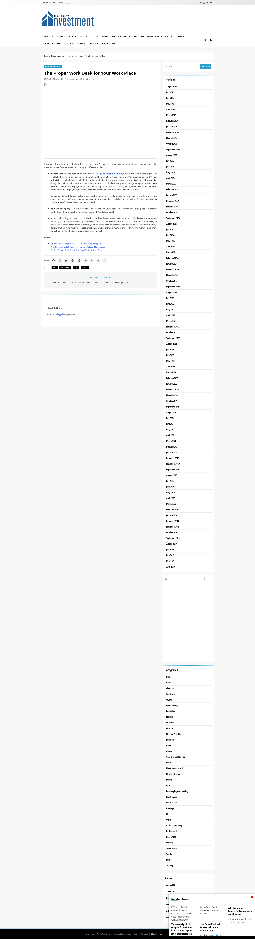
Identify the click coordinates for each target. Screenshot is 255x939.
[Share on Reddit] (85, 260)
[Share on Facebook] (53, 260)
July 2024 (170, 229)
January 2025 (171, 195)
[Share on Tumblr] (91, 260)
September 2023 (173, 286)
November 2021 (172, 395)
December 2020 (172, 458)
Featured (170, 722)
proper (85, 267)
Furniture (170, 739)
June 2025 (170, 166)
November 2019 (172, 526)
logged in (61, 314)
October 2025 (171, 143)
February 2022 (172, 378)
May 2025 (170, 172)
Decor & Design (172, 705)
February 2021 (172, 446)
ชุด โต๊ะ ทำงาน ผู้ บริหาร (110, 173)
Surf (168, 859)
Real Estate (171, 836)
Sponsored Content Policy (58, 43)
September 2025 (173, 149)
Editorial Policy (121, 36)
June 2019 (170, 555)
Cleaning (170, 688)
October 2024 (172, 212)
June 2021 (170, 423)
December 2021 (172, 389)
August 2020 (171, 475)
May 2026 (170, 103)
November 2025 (173, 138)
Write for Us (109, 43)
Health (169, 762)
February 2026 (172, 120)
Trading (169, 865)
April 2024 (170, 246)
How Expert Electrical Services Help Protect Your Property (76, 243)
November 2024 (173, 206)
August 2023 (171, 292)
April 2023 (170, 315)
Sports (169, 854)
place (76, 267)
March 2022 (171, 372)
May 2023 (170, 309)
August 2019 (171, 543)
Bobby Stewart (53, 79)
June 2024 (170, 235)
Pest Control (171, 831)
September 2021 (172, 406)
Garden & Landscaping (175, 756)
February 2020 (172, 509)
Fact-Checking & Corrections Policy (154, 36)
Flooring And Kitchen (175, 734)
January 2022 (171, 383)
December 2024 (172, 200)
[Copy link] (104, 260)
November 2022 (172, 326)
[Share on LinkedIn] (66, 260)
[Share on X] (59, 260)
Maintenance (171, 802)
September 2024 (173, 218)
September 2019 (173, 538)
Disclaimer (102, 36)
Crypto (169, 699)
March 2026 (171, 115)
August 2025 (171, 155)
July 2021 (170, 418)
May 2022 (170, 360)
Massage (170, 808)
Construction (171, 694)
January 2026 (171, 126)
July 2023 (170, 298)
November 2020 (173, 463)
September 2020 (173, 469)
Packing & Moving (174, 825)
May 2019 (170, 561)
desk (54, 267)
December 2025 (172, 132)
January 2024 (171, 263)
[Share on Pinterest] (79, 260)
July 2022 (170, 349)
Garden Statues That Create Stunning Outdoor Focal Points (76, 250)
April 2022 (170, 366)
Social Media (171, 848)
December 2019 (172, 521)
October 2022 (171, 332)
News (168, 814)
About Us (48, 36)
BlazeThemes (156, 934)
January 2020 (171, 515)
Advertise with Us (66, 36)
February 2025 (172, 189)
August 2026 (171, 86)
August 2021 (171, 412)
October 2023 (171, 280)
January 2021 (171, 452)
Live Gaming (171, 796)
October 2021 (171, 401)
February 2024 (172, 258)
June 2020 (170, 486)
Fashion (169, 716)
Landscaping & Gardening (177, 791)
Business (169, 682)
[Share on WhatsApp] (72, 260)
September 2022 (173, 338)
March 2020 (171, 503)
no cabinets (65, 267)
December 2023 (172, 269)
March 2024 (171, 252)
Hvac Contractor (173, 774)
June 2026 (170, 98)
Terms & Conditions (87, 43)
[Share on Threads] (98, 260)
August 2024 (171, 223)
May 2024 (170, 240)
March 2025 (171, 183)
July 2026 (170, 92)
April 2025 (170, 178)
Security (169, 842)
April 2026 (170, 109)
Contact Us (86, 36)
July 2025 (170, 160)
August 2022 (171, 343)
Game (168, 745)
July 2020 (170, 481)
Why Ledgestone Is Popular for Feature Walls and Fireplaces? (77, 247)
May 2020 (170, 492)
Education (170, 711)
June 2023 (170, 303)
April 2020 (170, 498)
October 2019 (171, 532)
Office (168, 819)
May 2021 (170, 429)
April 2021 (170, 435)
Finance (169, 728)
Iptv (168, 785)
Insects (169, 779)
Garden (169, 751)
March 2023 (171, 321)
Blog (168, 676)
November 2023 (172, 275)
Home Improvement (53, 66)
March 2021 (171, 441)
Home (181, 36)
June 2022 (170, 355)
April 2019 (170, 566)
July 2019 (170, 549)
